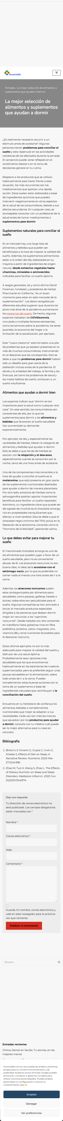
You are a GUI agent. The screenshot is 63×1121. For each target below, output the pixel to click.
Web (9, 849)
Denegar (31, 1103)
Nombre (12, 822)
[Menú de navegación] (56, 73)
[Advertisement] (31, 33)
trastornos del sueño (19, 313)
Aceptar (32, 1094)
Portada (9, 87)
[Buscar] (59, 962)
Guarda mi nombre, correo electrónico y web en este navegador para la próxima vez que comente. (31, 914)
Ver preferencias (31, 1113)
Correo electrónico (18, 836)
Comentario (14, 863)
